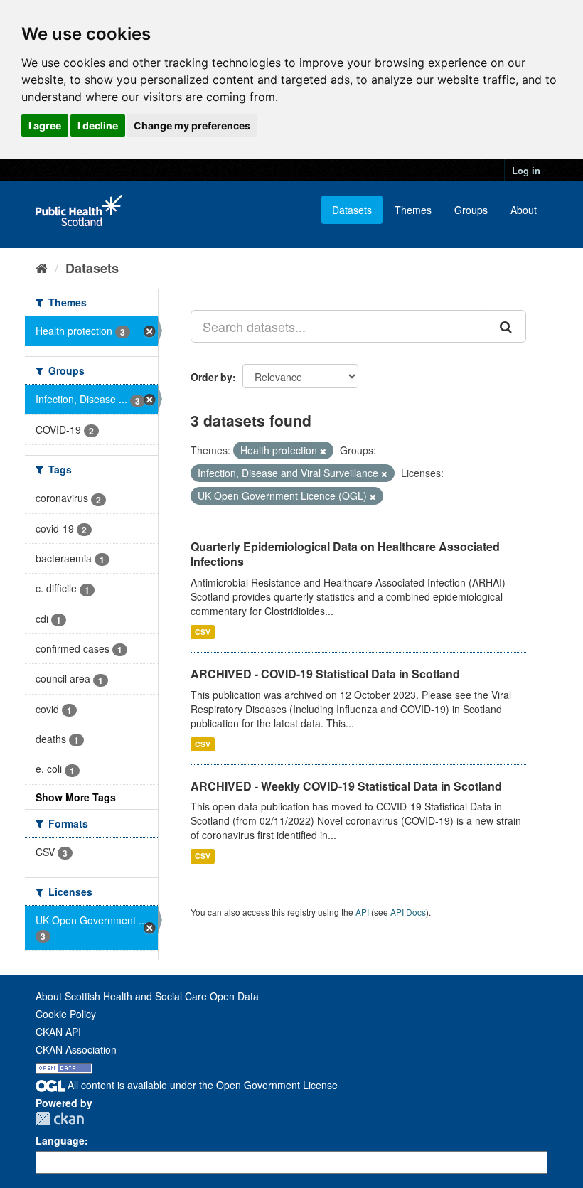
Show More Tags (76, 797)
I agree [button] (44, 125)
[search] (507, 326)
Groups (471, 210)
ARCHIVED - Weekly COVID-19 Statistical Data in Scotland (346, 786)
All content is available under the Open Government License (201, 1085)
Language (60, 1140)
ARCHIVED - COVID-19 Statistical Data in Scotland (325, 673)
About (523, 210)
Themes (413, 210)
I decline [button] (97, 125)
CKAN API (58, 1031)
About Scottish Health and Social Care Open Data (147, 996)
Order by (211, 377)
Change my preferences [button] (192, 125)
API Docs (408, 912)
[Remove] (323, 450)
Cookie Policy (66, 1014)
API (362, 912)
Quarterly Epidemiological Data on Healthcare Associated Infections (345, 553)
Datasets (352, 210)
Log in (526, 170)
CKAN (60, 1118)
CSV (202, 631)
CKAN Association (76, 1049)
